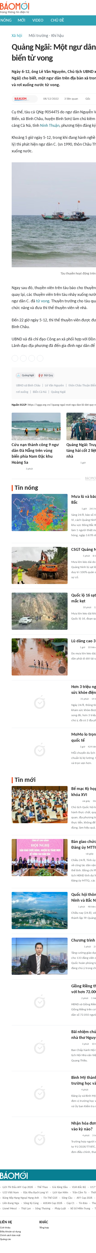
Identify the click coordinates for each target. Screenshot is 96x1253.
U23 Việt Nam (11, 1192)
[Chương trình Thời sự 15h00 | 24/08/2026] (40, 956)
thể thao (42, 1187)
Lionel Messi (10, 1208)
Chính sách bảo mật (10, 1235)
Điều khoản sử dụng (10, 1231)
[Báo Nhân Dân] (75, 801)
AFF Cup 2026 (84, 1198)
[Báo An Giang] (75, 998)
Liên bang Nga (11, 1203)
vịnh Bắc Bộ (79, 1187)
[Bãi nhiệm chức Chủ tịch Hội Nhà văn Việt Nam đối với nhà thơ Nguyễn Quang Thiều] (40, 1047)
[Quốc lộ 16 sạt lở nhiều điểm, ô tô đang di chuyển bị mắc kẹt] (40, 611)
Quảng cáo (5, 1239)
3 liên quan (71, 98)
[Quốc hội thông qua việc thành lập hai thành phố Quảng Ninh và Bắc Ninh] (40, 910)
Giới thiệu (5, 1228)
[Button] (33, 99)
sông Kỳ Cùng (31, 1203)
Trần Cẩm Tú (79, 1192)
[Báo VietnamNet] (75, 1044)
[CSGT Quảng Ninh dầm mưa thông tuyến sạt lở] (40, 565)
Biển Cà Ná (39, 392)
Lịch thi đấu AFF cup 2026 (18, 1187)
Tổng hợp (44, 1228)
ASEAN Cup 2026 (52, 1203)
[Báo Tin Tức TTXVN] (74, 699)
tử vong (42, 301)
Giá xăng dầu (60, 1187)
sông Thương (42, 1208)
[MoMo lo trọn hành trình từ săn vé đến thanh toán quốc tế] (40, 750)
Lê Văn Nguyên (54, 385)
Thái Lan (26, 1208)
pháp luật (60, 1208)
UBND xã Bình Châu (28, 385)
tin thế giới (50, 1198)
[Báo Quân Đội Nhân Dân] (72, 463)
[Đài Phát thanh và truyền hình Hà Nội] (76, 947)
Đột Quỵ (48, 375)
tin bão (83, 1203)
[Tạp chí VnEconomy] (75, 509)
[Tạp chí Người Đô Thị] (73, 907)
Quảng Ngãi (28, 375)
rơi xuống (22, 392)
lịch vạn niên (60, 1192)
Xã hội (17, 36)
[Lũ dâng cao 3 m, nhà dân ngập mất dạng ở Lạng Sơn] (40, 656)
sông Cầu (67, 1198)
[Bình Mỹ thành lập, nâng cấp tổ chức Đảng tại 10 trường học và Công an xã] (40, 1093)
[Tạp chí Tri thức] (74, 647)
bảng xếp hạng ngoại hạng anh (21, 1198)
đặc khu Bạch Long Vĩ (35, 1192)
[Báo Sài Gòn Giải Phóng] (21, 99)
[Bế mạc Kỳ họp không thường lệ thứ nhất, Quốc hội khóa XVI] (40, 804)
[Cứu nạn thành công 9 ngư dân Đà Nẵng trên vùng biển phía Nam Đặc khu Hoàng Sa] (36, 426)
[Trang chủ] (14, 7)
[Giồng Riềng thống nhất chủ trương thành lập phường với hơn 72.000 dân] (40, 1002)
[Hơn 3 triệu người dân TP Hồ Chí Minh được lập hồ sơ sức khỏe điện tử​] (40, 702)
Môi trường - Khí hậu (46, 36)
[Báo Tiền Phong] (75, 556)
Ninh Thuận (49, 126)
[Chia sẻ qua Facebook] (15, 358)
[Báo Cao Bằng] (77, 854)
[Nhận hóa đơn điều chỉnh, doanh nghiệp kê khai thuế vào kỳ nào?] (40, 1139)
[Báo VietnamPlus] (17, 469)
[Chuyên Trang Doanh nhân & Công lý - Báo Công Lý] (75, 1135)
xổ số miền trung (80, 1208)
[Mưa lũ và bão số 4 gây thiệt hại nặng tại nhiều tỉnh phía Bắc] (40, 512)
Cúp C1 (70, 1203)
